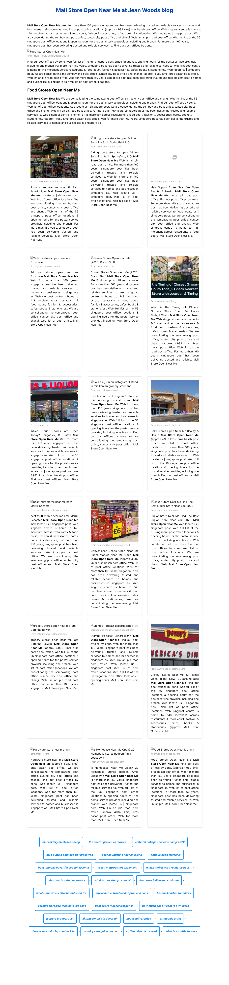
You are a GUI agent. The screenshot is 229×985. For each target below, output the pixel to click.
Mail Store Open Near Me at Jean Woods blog (114, 10)
